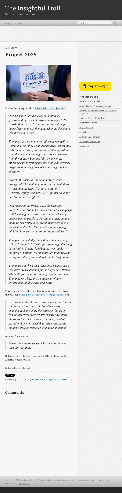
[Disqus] (38, 435)
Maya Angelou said (18, 336)
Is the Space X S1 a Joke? (89, 101)
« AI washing (10, 379)
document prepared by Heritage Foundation (44, 294)
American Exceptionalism (90, 137)
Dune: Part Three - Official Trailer (92, 118)
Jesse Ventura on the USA (89, 141)
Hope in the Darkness (88, 123)
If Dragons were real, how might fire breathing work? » (48, 379)
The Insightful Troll (32, 8)
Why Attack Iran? (86, 127)
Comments (11, 48)
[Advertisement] (61, 33)
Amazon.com (24, 483)
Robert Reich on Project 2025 (50, 108)
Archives (18, 23)
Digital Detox (84, 132)
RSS (115, 23)
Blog (7, 23)
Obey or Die (84, 146)
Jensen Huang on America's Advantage (95, 106)
